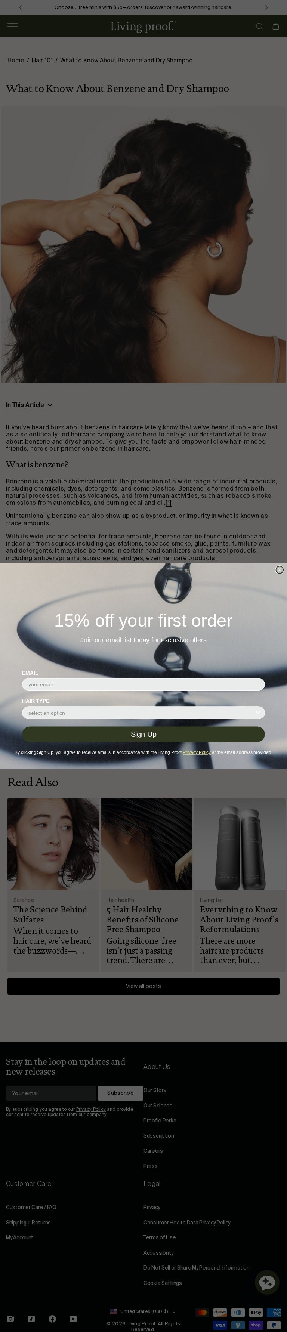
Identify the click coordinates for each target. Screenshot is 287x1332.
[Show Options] (258, 712)
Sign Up (144, 734)
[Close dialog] (279, 570)
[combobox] (141, 712)
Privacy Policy (197, 752)
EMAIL (30, 673)
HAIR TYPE (35, 701)
